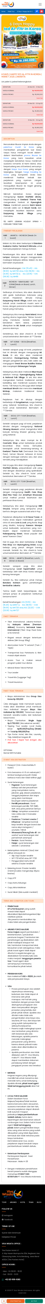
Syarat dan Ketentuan (11, 1233)
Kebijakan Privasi (9, 1237)
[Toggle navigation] (40, 4)
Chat (35, 1301)
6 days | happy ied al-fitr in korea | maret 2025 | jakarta (25, 11)
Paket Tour (11, 11)
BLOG (39, 1202)
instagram (8, 1215)
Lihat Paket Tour (15, 1301)
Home (3, 11)
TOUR (4, 1202)
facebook (8, 1219)
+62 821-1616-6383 (12, 1279)
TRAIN (31, 1202)
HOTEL (22, 1202)
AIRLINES (13, 1202)
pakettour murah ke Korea (19, 147)
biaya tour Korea (20, 169)
